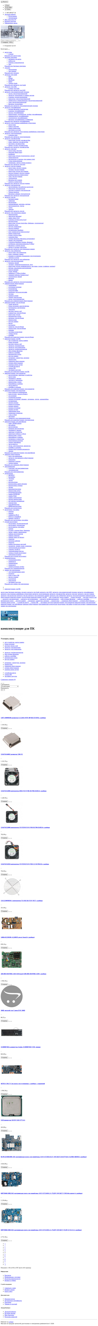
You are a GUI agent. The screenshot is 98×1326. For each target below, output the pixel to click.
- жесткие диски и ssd (88, 597)
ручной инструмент (11, 522)
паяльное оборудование (12, 454)
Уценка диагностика (15, 297)
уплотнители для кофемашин (17, 118)
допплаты (11, 309)
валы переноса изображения (17, 392)
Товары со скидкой (11, 1304)
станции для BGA (14, 549)
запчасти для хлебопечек (13, 251)
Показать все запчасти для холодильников (18, 282)
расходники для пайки (12, 510)
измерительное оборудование (14, 283)
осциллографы (13, 290)
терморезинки (13, 563)
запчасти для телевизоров (16, 347)
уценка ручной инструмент (17, 553)
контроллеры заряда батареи (17, 484)
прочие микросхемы (15, 499)
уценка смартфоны (14, 442)
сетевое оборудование (15, 363)
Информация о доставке (12, 1277)
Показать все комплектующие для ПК (17, 371)
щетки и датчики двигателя (17, 247)
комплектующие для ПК (12, 339)
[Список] (1, 683)
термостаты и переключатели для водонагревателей (25, 100)
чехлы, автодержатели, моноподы (19, 446)
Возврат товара (10, 1290)
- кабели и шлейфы (82, 599)
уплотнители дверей (15, 276)
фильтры (11, 278)
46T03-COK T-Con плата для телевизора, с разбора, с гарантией (23, 1083)
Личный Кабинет (10, 1311)
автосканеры (12, 69)
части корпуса (13, 385)
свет (9, 64)
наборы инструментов (15, 534)
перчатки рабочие (14, 541)
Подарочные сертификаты (13, 1300)
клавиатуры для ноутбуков (17, 313)
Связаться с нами (10, 1288)
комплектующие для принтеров (15, 390)
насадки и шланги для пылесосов (19, 190)
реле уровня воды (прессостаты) (18, 232)
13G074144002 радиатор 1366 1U (12, 754)
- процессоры (54, 601)
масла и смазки (13, 577)
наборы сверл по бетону (16, 537)
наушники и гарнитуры (16, 439)
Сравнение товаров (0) (8, 679)
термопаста (12, 561)
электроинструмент (14, 554)
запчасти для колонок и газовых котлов (21, 95)
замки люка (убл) (14, 218)
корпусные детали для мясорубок (19, 140)
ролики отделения (14, 408)
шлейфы (11, 335)
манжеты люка (13, 225)
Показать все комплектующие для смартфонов (20, 453)
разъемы (11, 330)
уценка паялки (13, 463)
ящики (10, 280)
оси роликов (12, 396)
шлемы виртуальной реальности (19, 449)
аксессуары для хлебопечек (17, 252)
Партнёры (8, 1302)
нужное (10, 54)
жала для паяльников (15, 456)
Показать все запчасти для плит (15, 164)
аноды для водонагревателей (17, 93)
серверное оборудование (16, 361)
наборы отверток (14, 535)
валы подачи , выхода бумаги (17, 394)
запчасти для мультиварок (13, 133)
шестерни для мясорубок (16, 144)
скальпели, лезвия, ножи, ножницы (20, 546)
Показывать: (5, 688)
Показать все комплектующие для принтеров (19, 420)
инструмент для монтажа (16, 525)
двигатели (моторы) (14, 216)
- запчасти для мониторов (10, 599)
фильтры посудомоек (15, 180)
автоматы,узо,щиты (14, 59)
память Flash (12, 496)
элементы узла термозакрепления (19, 418)
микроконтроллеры (14, 489)
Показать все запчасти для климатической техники (21, 106)
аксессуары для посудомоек (17, 168)
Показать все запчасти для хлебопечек (17, 259)
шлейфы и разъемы (14, 387)
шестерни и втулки (14, 130)
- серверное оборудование (69, 601)
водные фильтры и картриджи (18, 109)
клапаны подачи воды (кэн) (17, 219)
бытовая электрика (11, 57)
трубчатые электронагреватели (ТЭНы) (21, 244)
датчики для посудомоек (16, 169)
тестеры (11, 294)
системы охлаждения (15, 332)
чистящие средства (14, 370)
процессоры (12, 359)
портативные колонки (15, 440)
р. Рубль (7, 9)
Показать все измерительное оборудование (19, 301)
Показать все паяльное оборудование (17, 465)
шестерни (11, 416)
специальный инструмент (16, 547)
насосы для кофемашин (16, 112)
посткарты (11, 325)
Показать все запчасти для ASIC (15, 90)
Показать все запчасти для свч (14, 211)
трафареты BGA (13, 515)
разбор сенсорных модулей (17, 544)
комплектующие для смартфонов (15, 421)
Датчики (11, 478)
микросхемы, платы (14, 382)
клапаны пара (12, 135)
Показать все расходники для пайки (16, 520)
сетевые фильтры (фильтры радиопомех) (21, 238)
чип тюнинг (12, 71)
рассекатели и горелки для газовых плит (21, 159)
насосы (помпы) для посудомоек (19, 173)
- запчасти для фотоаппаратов (48, 599)
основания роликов (14, 397)
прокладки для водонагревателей (19, 99)
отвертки (11, 539)
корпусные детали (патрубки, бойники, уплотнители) (26, 223)
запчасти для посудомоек (13, 166)
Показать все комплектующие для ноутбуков (19, 337)
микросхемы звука (14, 491)
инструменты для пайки (16, 527)
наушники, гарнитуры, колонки (18, 358)
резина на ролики (14, 404)
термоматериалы (10, 558)
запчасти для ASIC (11, 87)
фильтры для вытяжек (15, 104)
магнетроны (12, 202)
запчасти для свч (10, 197)
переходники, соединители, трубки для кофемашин (25, 114)
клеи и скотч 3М (13, 575)
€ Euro (7, 5)
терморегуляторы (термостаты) (18, 275)
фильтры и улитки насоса (16, 245)
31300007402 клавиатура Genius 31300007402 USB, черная (20, 1047)
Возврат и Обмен (10, 1280)
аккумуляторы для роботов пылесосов (20, 187)
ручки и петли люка (15, 235)
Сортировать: (5, 684)
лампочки (11, 200)
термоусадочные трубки (16, 566)
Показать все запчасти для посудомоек (17, 183)
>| (5, 1264)
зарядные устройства (15, 432)
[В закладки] (9, 728)
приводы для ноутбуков (16, 327)
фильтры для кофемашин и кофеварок (20, 119)
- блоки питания (75, 597)
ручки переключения (15, 161)
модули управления (14, 226)
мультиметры (12, 289)
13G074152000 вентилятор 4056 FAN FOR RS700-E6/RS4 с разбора (23, 791)
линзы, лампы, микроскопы (17, 532)
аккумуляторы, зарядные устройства (20, 375)
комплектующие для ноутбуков (15, 302)
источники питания (14, 287)
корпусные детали (14, 314)
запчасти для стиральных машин (15, 213)
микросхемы (12, 320)
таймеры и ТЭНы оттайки (17, 273)
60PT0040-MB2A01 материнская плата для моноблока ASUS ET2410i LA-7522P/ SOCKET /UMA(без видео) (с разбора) (41, 1193)
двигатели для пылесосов (16, 188)
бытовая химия (13, 199)
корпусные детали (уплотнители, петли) (21, 156)
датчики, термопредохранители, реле (20, 264)
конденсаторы (13, 221)
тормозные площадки (15, 413)
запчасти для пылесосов (12, 185)
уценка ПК (12, 368)
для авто (7, 68)
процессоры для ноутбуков (17, 328)
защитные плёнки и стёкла (17, 434)
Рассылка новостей (11, 1317)
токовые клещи (13, 295)
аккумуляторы (13, 427)
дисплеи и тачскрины (15, 380)
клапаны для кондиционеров (17, 97)
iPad (9, 76)
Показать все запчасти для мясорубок (17, 147)
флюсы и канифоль (14, 516)
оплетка (11, 511)
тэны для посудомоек (15, 176)
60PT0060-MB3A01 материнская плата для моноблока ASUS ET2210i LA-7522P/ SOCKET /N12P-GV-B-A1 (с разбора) (41, 1230)
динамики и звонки (14, 378)
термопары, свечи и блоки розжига (19, 163)
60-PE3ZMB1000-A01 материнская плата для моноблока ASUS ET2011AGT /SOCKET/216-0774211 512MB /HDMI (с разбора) (44, 1157)
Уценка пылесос (13, 192)
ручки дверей (12, 271)
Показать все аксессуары (13, 55)
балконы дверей (13, 263)
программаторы (10, 466)
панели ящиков (13, 270)
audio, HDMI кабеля (14, 423)
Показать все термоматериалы (14, 568)
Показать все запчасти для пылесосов (17, 195)
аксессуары (8, 52)
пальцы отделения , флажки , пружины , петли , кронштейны (28, 399)
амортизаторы (13, 214)
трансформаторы (13, 504)
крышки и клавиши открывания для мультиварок (24, 256)
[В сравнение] (11, 728)
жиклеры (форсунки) (15, 152)
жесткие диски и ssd (15, 311)
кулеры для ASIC (14, 88)
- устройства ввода (22, 602)
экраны (10, 451)
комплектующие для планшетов (15, 373)
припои (10, 513)
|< (5, 1244)
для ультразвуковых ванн (16, 572)
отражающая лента (14, 560)
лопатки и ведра (13, 257)
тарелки (11, 209)
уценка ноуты (12, 333)
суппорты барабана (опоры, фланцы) (20, 242)
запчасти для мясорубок (12, 138)
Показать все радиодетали (13, 508)
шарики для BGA (14, 518)
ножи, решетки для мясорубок (18, 142)
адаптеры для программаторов (18, 468)
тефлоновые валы (14, 411)
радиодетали (9, 473)
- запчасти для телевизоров (28, 599)
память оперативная (15, 497)
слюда (10, 207)
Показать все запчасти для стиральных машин (20, 249)
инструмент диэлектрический (18, 523)
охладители (12, 579)
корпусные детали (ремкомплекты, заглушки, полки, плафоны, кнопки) (31, 266)
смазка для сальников (15, 240)
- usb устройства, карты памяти (58, 597)
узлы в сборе (12, 415)
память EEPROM (14, 494)
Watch (10, 81)
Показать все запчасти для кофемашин (17, 121)
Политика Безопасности (12, 1279)
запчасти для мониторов (16, 346)
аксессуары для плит (15, 150)
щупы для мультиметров (16, 299)
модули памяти (13, 321)
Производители (10, 1299)
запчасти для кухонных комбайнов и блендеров (20, 123)
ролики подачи (13, 409)
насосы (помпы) (13, 228)
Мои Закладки (9, 1315)
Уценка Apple (12, 83)
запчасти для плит (10, 149)
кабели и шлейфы (14, 352)
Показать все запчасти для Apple (15, 85)
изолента (11, 573)
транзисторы (12, 503)
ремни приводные (14, 128)
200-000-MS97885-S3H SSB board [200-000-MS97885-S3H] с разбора (23, 974)
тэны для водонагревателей (17, 102)
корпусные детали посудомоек (18, 171)
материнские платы (14, 316)
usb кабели (11, 425)
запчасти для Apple (11, 74)
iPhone (10, 78)
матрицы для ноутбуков (16, 318)
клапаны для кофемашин (16, 111)
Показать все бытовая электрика (15, 66)
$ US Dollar (8, 7)
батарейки (11, 477)
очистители (12, 580)
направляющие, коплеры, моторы (19, 204)
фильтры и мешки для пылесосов (19, 194)
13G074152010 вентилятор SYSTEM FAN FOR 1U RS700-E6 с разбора (25, 864)
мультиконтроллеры (14, 492)
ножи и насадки (13, 126)
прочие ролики (13, 402)
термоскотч (12, 565)
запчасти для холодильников (14, 261)
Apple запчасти (13, 304)
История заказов (10, 1313)
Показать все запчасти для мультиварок (17, 137)
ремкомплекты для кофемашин (18, 116)
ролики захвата (13, 406)
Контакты (8, 1275)
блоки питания (13, 342)
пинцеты (11, 542)
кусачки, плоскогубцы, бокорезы (19, 530)
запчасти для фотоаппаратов (17, 349)
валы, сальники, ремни (15, 254)
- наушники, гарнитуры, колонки (37, 601)
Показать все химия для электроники (17, 584)
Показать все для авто (12, 73)
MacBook (11, 80)
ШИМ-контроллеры (14, 506)
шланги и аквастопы (15, 182)
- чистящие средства (46, 602)
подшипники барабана (15, 230)
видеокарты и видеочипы (16, 308)
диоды (10, 480)
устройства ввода (14, 366)
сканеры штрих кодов (15, 364)
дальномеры (12, 285)
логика (10, 487)
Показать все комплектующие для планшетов (19, 389)
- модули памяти (20, 601)
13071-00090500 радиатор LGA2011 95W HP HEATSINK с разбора (23, 718)
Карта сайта (8, 1291)
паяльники (11, 459)
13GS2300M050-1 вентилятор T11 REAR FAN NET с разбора (22, 900)
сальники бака (13, 237)
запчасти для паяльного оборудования (20, 458)
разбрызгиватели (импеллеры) (18, 175)
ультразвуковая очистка (16, 551)
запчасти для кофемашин (13, 107)
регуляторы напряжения (16, 501)
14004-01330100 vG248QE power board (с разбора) (18, 937)
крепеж (10, 528)
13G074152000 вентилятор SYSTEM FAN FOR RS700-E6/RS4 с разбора (25, 827)
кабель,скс (11, 61)
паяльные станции (14, 461)
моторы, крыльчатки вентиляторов (19, 268)
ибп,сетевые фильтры (15, 351)
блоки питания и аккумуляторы (18, 306)
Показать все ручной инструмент (15, 556)
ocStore (11, 1322)
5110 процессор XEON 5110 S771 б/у (13, 1120)
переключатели (13, 157)
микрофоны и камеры (15, 383)
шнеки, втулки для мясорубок (18, 145)
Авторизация (12, 18)
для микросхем (13, 470)
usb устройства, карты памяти (18, 340)
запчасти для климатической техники (17, 92)
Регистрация (12, 16)
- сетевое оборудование (86, 601)
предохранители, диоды (16, 206)
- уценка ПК (33, 602)
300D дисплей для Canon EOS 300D (13, 1010)
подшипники (12, 401)
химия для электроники (12, 570)
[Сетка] (3, 683)
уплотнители (12, 178)
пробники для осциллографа (17, 292)
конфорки (11, 154)
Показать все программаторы (14, 472)
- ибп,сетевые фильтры (67, 599)
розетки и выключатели (16, 62)
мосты (10, 323)
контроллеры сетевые (15, 485)
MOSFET (11, 475)
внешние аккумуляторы (16, 428)
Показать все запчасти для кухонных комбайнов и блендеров (25, 131)
